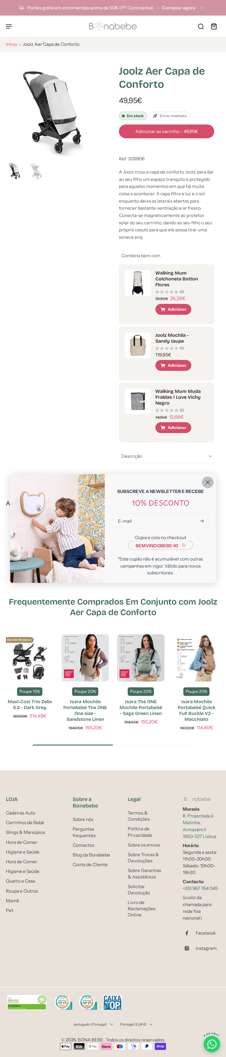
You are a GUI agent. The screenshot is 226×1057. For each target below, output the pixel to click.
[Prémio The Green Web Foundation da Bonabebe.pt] (27, 1002)
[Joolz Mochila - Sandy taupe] (138, 345)
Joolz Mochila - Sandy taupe (172, 338)
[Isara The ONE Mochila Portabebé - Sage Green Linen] (140, 657)
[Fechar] (208, 482)
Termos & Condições (139, 816)
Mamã (12, 900)
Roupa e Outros (22, 890)
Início (11, 44)
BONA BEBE (90, 1040)
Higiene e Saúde (22, 851)
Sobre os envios (144, 844)
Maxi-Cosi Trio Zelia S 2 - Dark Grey (30, 704)
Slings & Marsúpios (25, 832)
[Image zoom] (56, 108)
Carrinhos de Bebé (25, 822)
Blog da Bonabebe (91, 855)
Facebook (206, 933)
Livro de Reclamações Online (141, 909)
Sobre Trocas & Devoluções (143, 858)
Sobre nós (83, 819)
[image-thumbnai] (15, 170)
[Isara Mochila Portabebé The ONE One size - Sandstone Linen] (85, 657)
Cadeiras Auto (20, 813)
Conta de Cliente (90, 864)
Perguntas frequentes (84, 832)
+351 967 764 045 (200, 888)
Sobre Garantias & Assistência (144, 873)
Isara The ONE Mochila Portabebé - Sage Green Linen (140, 707)
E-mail (125, 521)
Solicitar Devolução (139, 889)
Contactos (83, 845)
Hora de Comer (21, 842)
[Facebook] (189, 933)
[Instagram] (189, 948)
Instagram (206, 948)
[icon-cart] (213, 26)
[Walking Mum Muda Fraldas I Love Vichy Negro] (138, 401)
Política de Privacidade (140, 832)
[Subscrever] (201, 521)
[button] (166, 131)
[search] (200, 26)
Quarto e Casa (20, 881)
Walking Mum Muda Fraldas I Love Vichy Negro (178, 397)
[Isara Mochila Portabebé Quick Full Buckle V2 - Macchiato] (196, 657)
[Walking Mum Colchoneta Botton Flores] (138, 283)
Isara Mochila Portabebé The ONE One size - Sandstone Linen (85, 710)
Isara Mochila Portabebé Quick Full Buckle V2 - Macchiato (196, 710)
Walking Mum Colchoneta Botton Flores (176, 278)
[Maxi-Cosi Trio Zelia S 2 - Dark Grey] (29, 657)
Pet (9, 910)
